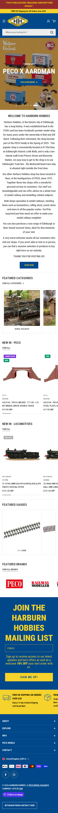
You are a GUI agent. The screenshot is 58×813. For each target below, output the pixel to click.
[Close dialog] (56, 382)
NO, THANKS (29, 428)
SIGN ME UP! (29, 422)
